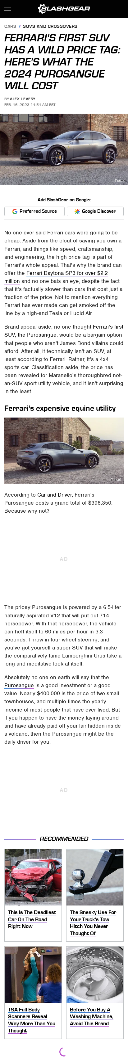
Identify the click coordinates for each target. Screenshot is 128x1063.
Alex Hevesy (22, 99)
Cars (10, 27)
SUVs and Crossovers (50, 27)
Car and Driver (54, 494)
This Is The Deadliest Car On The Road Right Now (32, 919)
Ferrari (120, 181)
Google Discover (99, 211)
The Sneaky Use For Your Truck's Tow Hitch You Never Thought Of (93, 922)
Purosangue (19, 685)
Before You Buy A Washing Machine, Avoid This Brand (91, 1016)
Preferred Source (38, 211)
